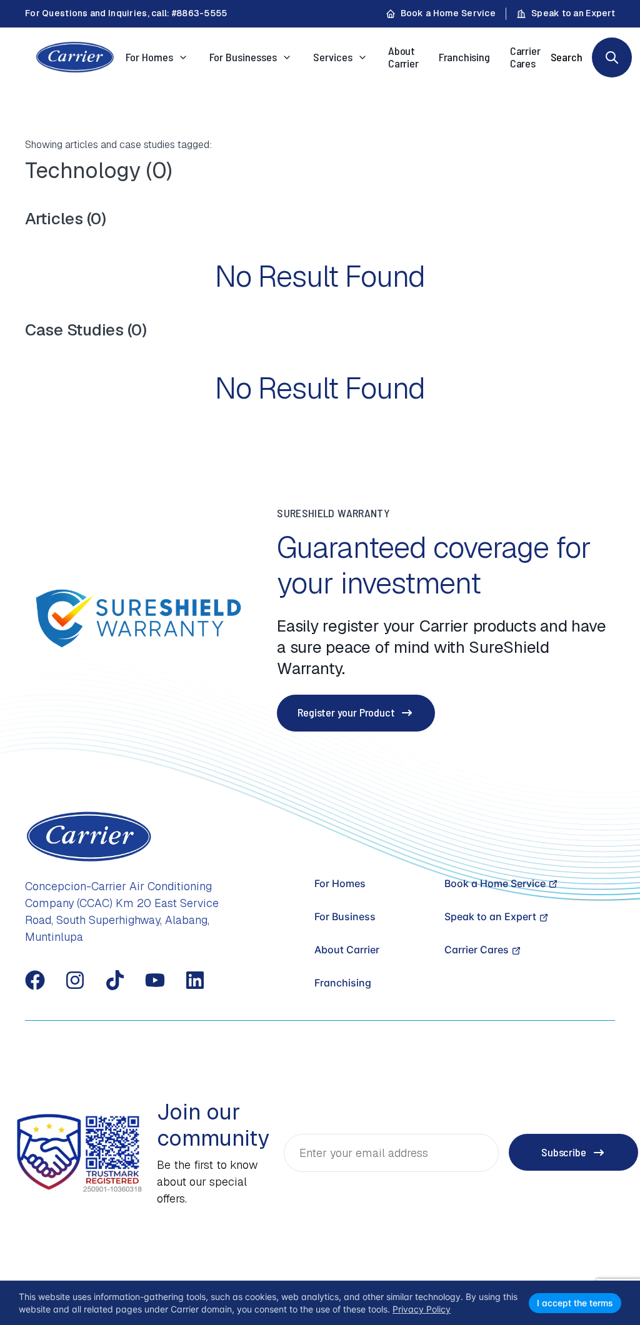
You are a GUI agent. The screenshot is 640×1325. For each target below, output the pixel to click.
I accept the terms (575, 1303)
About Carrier (403, 57)
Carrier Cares (525, 57)
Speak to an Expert (573, 13)
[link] (612, 57)
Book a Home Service (448, 13)
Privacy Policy (421, 1309)
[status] (320, 1303)
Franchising (464, 57)
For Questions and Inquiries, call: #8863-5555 (126, 13)
